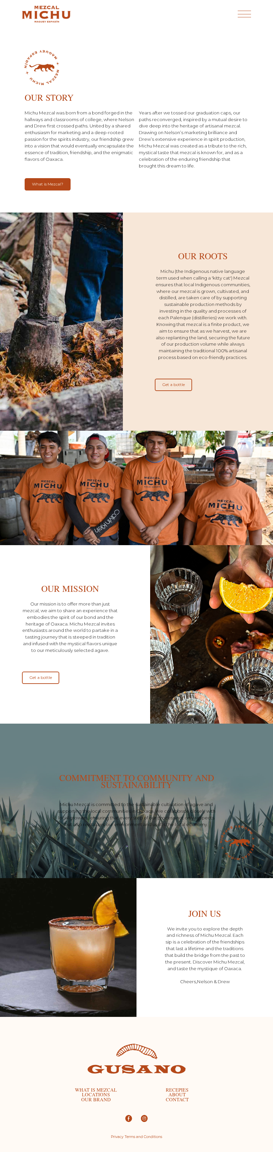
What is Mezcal (96, 1090)
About (177, 1094)
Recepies (177, 1090)
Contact (177, 1099)
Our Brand (96, 1099)
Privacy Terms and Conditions (136, 1137)
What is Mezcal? (47, 183)
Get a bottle (173, 384)
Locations (96, 1094)
